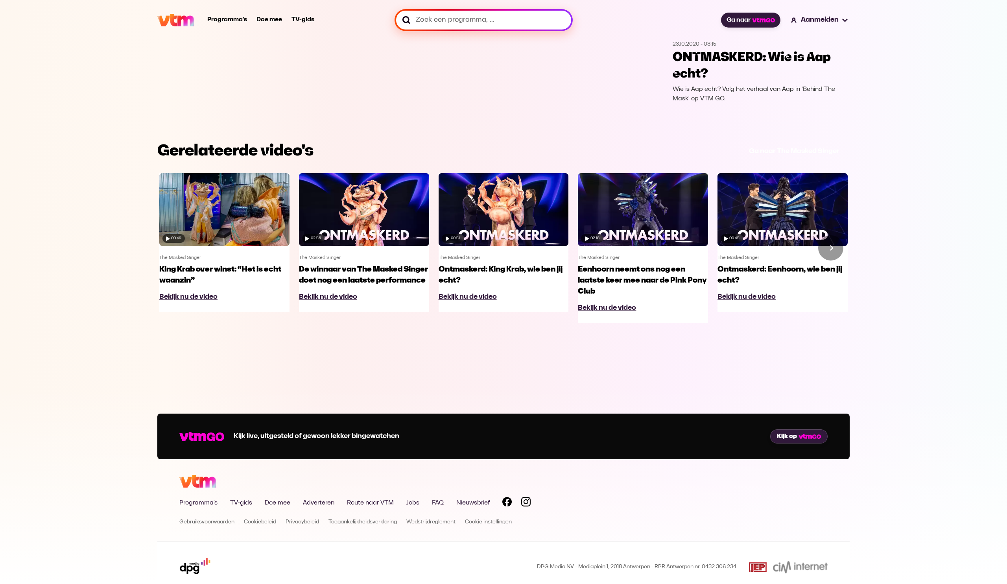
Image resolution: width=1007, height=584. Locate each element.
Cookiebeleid (260, 522)
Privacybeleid (302, 522)
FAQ (438, 503)
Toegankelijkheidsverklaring (362, 522)
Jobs (412, 503)
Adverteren (318, 503)
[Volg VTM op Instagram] (526, 503)
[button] (820, 20)
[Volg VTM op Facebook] (507, 503)
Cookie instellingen (488, 522)
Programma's (227, 20)
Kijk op (787, 436)
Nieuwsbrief (473, 503)
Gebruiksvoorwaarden (206, 522)
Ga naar (739, 20)
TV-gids (302, 20)
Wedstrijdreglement (431, 522)
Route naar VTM (370, 503)
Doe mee (269, 20)
